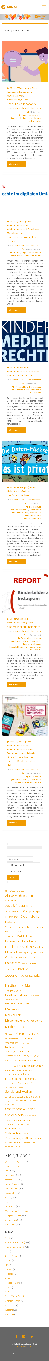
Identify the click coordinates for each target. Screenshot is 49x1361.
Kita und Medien (13, 991)
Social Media (35, 393)
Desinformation (35, 927)
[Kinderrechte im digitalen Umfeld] (25, 195)
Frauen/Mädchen (12, 1184)
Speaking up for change (22, 104)
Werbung (9, 1142)
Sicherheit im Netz (33, 515)
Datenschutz (35, 387)
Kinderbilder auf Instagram (23, 626)
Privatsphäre (35, 513)
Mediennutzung (27, 1033)
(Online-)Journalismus (14, 891)
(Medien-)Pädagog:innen (20, 88)
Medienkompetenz (19, 1027)
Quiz (7, 1287)
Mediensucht (11, 1043)
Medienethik (36, 1020)
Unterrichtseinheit (12, 1301)
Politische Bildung (30, 1070)
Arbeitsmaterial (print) (17, 229)
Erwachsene (12, 92)
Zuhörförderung (29, 1143)
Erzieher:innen (25, 92)
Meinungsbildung (28, 1047)
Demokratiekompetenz (15, 927)
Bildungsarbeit (10, 912)
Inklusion (32, 963)
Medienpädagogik (12, 1039)
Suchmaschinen (21, 1120)
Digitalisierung (10, 936)
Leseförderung (10, 1000)
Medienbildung (17, 1009)
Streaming (8, 1121)
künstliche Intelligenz (16, 995)
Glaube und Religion (32, 958)
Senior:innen (10, 1224)
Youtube (18, 1142)
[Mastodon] (31, 1336)
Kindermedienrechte (19, 375)
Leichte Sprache (34, 996)
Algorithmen (10, 901)
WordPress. (32, 1354)
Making (18, 999)
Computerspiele (33, 911)
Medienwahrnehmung (24, 1043)
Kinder (10, 491)
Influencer (24, 963)
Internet (16, 253)
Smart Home (9, 1104)
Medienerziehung (17, 1020)
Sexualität (36, 1096)
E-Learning (32, 936)
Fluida (25, 1354)
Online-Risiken (35, 121)
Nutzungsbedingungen (31, 1055)
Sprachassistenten (30, 1116)
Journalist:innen (12, 1188)
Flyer (7, 1265)
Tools (28, 1124)
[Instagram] (23, 1336)
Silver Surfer (31, 1101)
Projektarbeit (29, 1078)
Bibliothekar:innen (12, 1166)
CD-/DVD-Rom (11, 1256)
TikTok (23, 1124)
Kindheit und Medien (32, 118)
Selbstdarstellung (23, 1097)
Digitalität (22, 936)
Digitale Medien (13, 931)
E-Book (8, 1260)
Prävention (9, 1083)
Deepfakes (27, 923)
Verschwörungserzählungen (20, 1138)
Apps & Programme (18, 905)
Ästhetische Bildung (12, 1146)
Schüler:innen (24, 491)
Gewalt (20, 957)
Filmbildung (22, 953)
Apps (7, 1238)
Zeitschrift (9, 1314)
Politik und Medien (13, 1070)
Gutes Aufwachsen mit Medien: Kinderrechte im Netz (22, 761)
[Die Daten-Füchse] (25, 461)
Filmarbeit (11, 952)
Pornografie (28, 1074)
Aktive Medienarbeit (19, 896)
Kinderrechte (16, 118)
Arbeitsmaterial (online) (17, 225)
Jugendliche (10, 1193)
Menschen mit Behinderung (16, 1211)
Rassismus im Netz (27, 1083)
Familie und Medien (18, 947)
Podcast (9, 1274)
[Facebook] (16, 1336)
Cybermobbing (21, 387)
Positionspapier (12, 1283)
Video (39, 1138)
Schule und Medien (32, 390)
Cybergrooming (12, 917)
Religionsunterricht (11, 1087)
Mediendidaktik (14, 1015)
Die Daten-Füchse (18, 495)
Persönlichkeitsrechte (19, 647)
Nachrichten (23, 1051)
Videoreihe (9, 1305)
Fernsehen (38, 947)
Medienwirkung (12, 1047)
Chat (19, 911)
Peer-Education (10, 1066)
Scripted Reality (10, 1097)
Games (40, 953)
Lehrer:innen (33, 371)
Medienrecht (27, 1038)
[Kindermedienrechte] (25, 341)
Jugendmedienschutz (31, 115)
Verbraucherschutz (32, 518)
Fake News (29, 941)
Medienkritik (9, 1034)
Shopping (8, 1101)
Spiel (7, 1292)
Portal (7, 1278)
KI (41, 976)
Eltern (34, 88)
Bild (6, 1251)
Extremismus (13, 941)
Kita (15, 491)
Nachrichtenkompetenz (13, 1056)
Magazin (9, 1269)
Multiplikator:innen (15, 96)
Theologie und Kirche (12, 1124)
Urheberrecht (35, 650)
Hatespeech (13, 963)
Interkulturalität (10, 970)
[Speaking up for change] (25, 61)
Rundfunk (20, 1087)
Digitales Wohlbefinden (28, 932)
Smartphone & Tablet (20, 1109)
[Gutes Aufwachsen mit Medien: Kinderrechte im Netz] (25, 715)
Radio (15, 1083)
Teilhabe (37, 782)
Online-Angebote (10, 1061)
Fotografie (31, 952)
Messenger (10, 1051)
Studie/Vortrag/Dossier (17, 100)
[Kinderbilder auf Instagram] (25, 592)
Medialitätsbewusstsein (17, 1003)
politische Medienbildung (13, 1074)
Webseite (9, 1310)
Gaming (10, 957)
